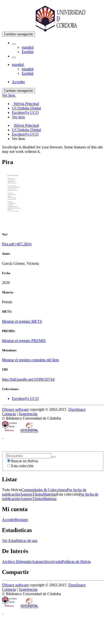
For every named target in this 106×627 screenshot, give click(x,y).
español (28, 47)
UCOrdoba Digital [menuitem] (26, 108)
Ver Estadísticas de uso (19, 540)
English (28, 52)
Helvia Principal (26, 125)
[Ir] (53, 457)
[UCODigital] (29, 432)
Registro (21, 520)
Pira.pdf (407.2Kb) (17, 244)
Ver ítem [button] (9, 95)
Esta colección (22, 466)
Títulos (37, 494)
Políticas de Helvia (76, 561)
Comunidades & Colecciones (44, 490)
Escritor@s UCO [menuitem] (25, 112)
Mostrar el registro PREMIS (24, 341)
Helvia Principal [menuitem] (25, 104)
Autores (26, 494)
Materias (49, 494)
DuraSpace (77, 409)
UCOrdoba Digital (26, 130)
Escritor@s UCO (25, 134)
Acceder (8, 520)
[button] (14, 44)
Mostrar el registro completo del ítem (30, 360)
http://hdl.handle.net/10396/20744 (28, 379)
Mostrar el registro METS (22, 321)
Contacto (9, 414)
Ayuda (56, 561)
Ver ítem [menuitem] (18, 117)
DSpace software (15, 409)
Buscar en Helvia (24, 461)
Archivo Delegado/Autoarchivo (26, 561)
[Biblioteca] (10, 432)
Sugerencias (28, 414)
